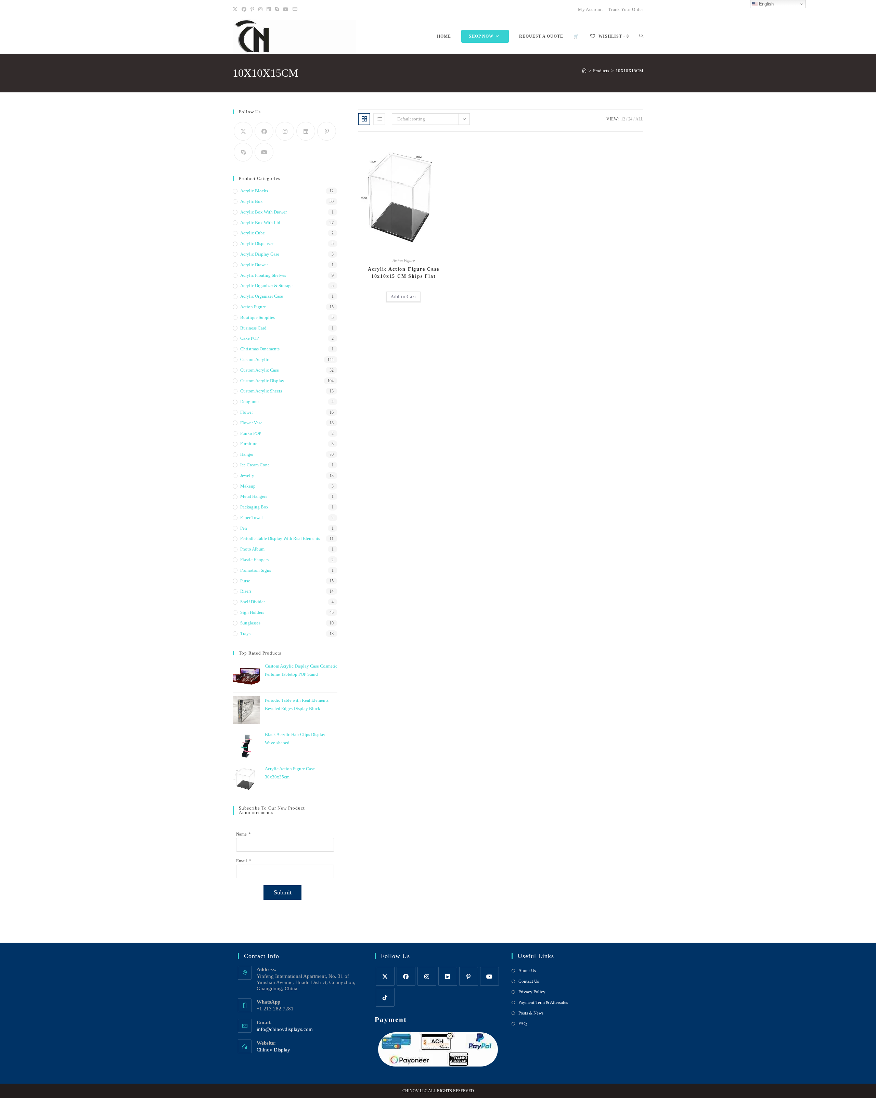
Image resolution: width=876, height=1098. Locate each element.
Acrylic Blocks (254, 190)
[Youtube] (286, 9)
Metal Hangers (253, 496)
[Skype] (243, 152)
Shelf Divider (252, 601)
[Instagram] (260, 9)
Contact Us (528, 981)
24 (630, 119)
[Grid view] (364, 119)
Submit (283, 892)
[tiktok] (385, 997)
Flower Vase (251, 422)
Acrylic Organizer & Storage (266, 285)
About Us (527, 970)
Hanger (247, 454)
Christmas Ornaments (260, 348)
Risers (246, 591)
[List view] (379, 119)
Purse (245, 580)
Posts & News (530, 1013)
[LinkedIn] (269, 9)
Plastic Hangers (254, 559)
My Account (590, 9)
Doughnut (249, 401)
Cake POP (249, 338)
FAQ (522, 1023)
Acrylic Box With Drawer (263, 212)
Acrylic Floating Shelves (263, 275)
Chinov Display (273, 1049)
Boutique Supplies (257, 317)
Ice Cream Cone (255, 464)
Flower (246, 412)
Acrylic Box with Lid (260, 222)
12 (623, 119)
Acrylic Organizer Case (261, 296)
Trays (245, 633)
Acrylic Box (251, 201)
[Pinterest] (252, 9)
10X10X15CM (629, 70)
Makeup (248, 486)
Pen (243, 528)
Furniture (248, 443)
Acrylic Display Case (259, 254)
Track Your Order (625, 9)
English (766, 4)
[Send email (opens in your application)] (295, 9)
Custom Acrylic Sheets (261, 390)
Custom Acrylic (254, 359)
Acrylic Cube (252, 232)
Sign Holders (252, 612)
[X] (236, 9)
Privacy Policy (531, 991)
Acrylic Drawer (254, 264)
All (639, 119)
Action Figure (403, 260)
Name (241, 834)
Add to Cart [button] (403, 296)
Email (241, 860)
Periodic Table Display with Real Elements (280, 538)
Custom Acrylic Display (262, 380)
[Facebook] (244, 9)
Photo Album (252, 549)
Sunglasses (250, 622)
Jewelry (247, 475)
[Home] (584, 70)
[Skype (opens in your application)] (277, 9)
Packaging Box (254, 506)
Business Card (253, 328)
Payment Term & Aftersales (543, 1002)
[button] (428, 146)
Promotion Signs (255, 570)
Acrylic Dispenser (256, 243)
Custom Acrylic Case (259, 370)
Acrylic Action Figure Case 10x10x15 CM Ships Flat (403, 273)
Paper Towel (251, 517)
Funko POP (250, 433)
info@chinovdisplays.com (285, 1029)
